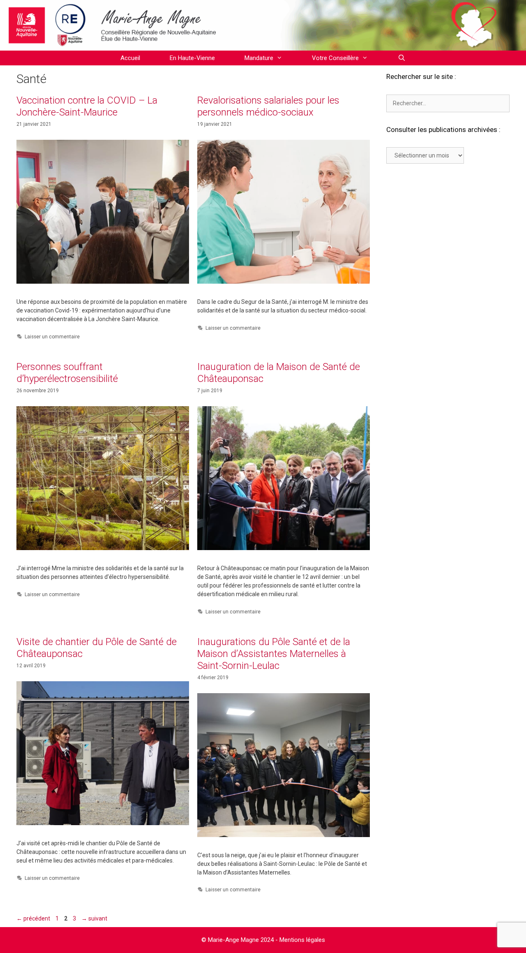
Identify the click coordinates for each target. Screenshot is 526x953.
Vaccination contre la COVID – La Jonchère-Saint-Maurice (86, 106)
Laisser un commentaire (52, 337)
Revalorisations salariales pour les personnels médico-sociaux (268, 106)
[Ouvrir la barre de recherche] (401, 58)
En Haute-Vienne (192, 58)
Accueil (130, 58)
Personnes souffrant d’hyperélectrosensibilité (67, 372)
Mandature (259, 58)
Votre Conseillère (335, 58)
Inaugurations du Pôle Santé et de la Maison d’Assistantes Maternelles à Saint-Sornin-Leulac (273, 653)
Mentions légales (302, 940)
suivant (94, 918)
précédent (33, 918)
